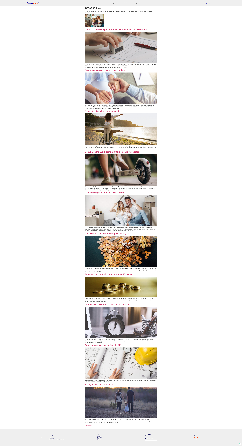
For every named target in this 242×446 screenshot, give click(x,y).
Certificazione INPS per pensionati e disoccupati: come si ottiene (116, 29)
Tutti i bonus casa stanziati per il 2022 (103, 345)
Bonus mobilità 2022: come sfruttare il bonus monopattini (112, 152)
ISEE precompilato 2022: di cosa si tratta (104, 192)
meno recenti (88, 425)
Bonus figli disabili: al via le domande (102, 111)
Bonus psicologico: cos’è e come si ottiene (105, 70)
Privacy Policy (148, 440)
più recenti (88, 426)
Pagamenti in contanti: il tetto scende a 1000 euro (109, 274)
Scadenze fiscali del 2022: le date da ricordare (107, 304)
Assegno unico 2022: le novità (99, 384)
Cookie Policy (154, 440)
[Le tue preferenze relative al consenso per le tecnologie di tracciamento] (240, 444)
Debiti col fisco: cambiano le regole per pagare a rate (110, 233)
